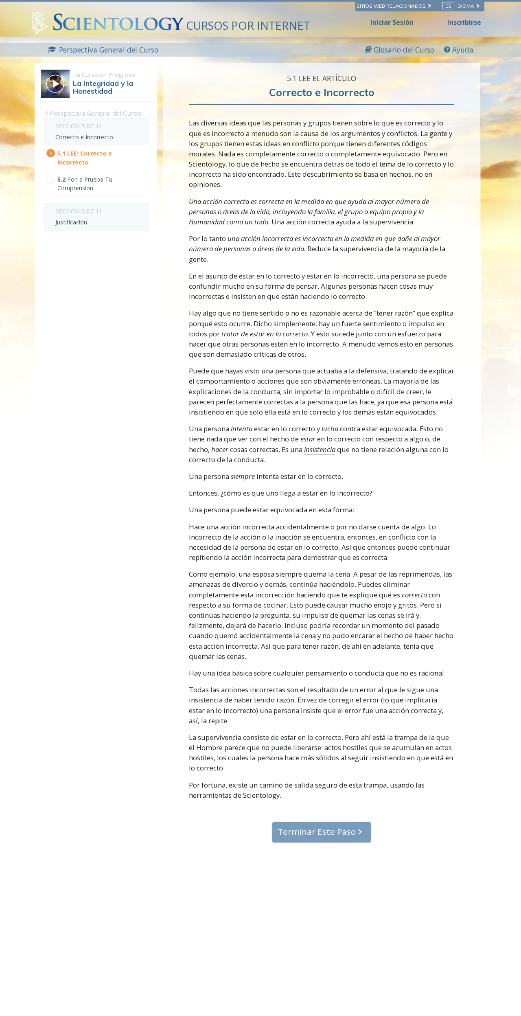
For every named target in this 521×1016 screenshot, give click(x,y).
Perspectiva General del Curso (94, 113)
